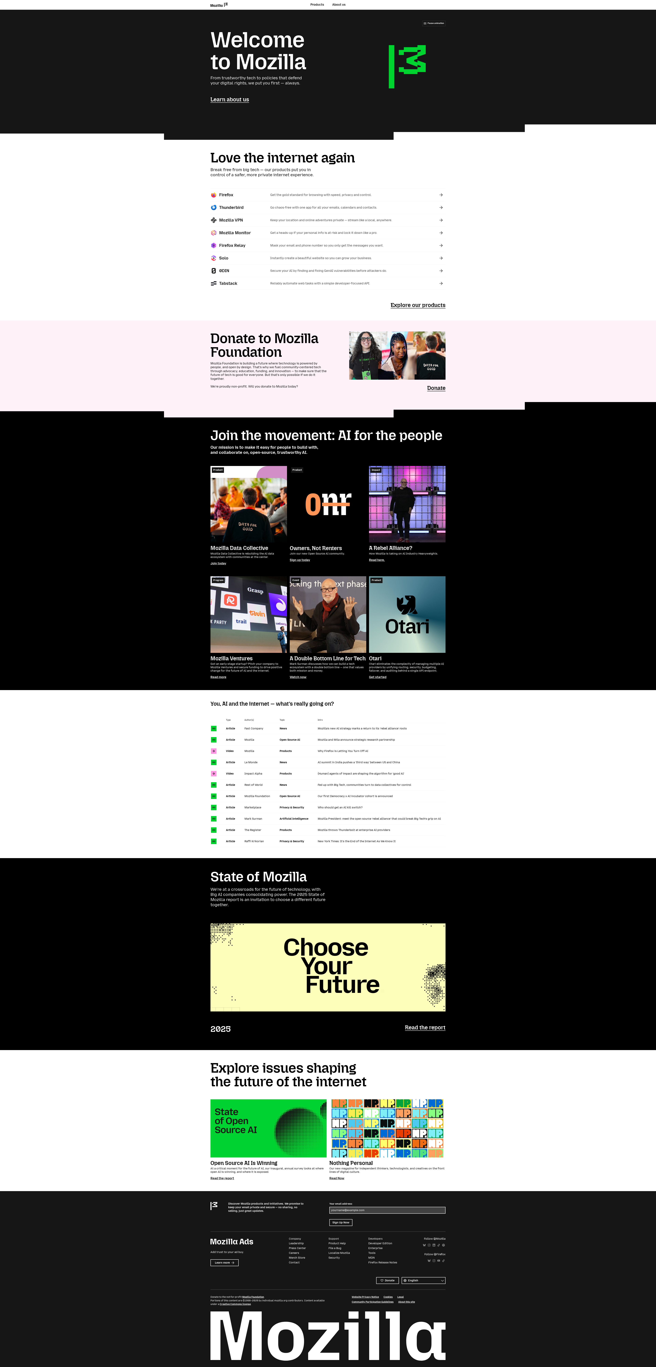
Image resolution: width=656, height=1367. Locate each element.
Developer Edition (380, 1243)
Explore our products (418, 305)
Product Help (337, 1243)
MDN (371, 1257)
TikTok (439, 1245)
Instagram (429, 1245)
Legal (400, 1297)
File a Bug (335, 1248)
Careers (294, 1253)
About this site (406, 1302)
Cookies (388, 1297)
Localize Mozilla (339, 1253)
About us (339, 4)
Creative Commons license (235, 1304)
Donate (436, 388)
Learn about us (229, 99)
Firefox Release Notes (382, 1262)
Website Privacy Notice (365, 1297)
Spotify (443, 1245)
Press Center (297, 1248)
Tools (371, 1253)
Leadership (296, 1243)
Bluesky (424, 1245)
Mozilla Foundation (253, 1297)
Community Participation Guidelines (373, 1302)
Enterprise (375, 1248)
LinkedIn (434, 1245)
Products (317, 4)
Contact (294, 1262)
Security (334, 1257)
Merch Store (297, 1257)
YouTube (439, 1261)
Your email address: (341, 1203)
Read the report (425, 1027)
